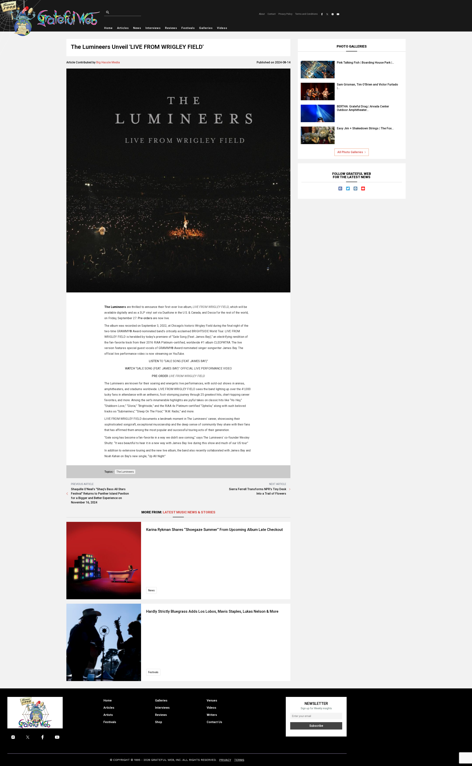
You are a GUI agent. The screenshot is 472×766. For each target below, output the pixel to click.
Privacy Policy (285, 14)
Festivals (188, 28)
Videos (222, 28)
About (262, 14)
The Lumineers (125, 471)
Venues (212, 700)
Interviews (153, 28)
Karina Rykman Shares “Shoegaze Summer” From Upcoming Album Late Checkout (214, 529)
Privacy (225, 760)
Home (108, 28)
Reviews (171, 28)
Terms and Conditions (306, 14)
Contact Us (214, 722)
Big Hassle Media (108, 62)
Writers (212, 715)
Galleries (206, 28)
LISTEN (154, 361)
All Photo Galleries (350, 152)
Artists (108, 715)
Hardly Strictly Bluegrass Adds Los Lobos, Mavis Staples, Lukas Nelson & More (212, 611)
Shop (158, 722)
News (137, 28)
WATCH (130, 368)
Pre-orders (145, 318)
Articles (123, 28)
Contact (272, 14)
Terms (239, 760)
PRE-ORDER (160, 376)
